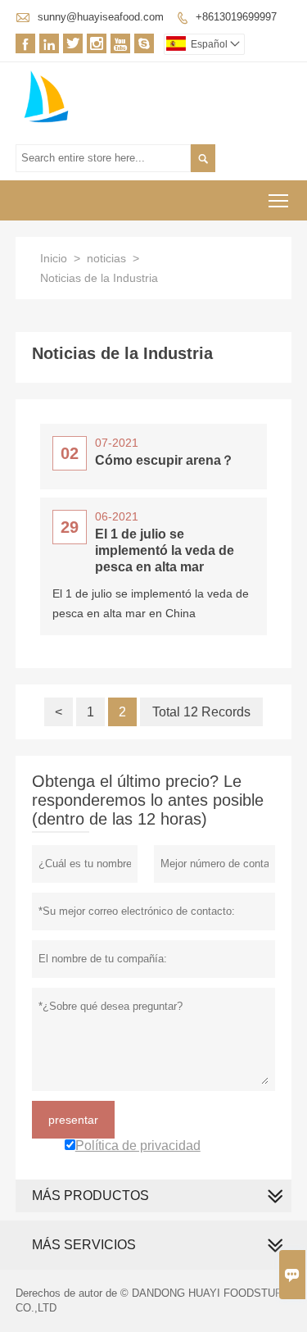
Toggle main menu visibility (279, 200)
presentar (73, 1119)
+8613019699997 (236, 17)
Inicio (53, 258)
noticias (106, 258)
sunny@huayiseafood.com (101, 17)
